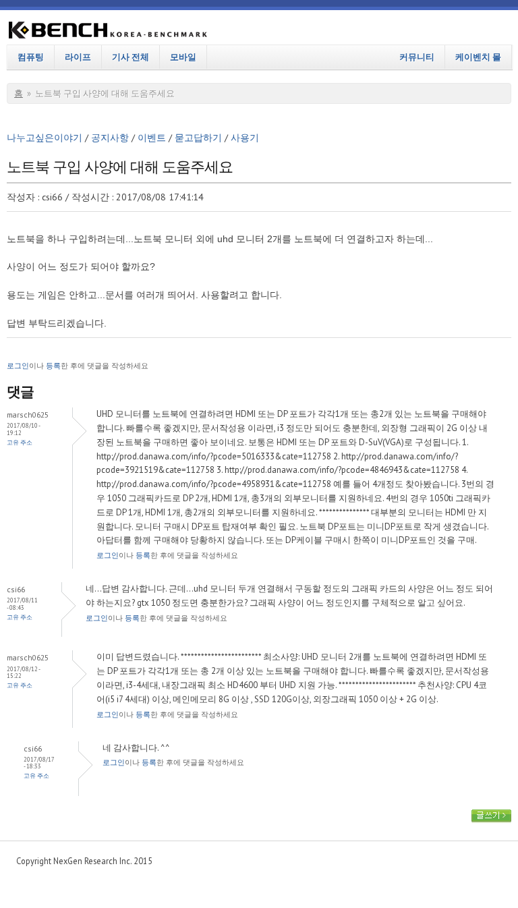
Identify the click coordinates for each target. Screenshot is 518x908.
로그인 (18, 365)
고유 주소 (19, 442)
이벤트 (152, 138)
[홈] (108, 32)
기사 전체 (130, 56)
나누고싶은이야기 (44, 138)
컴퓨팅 (31, 56)
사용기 (245, 138)
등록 (53, 365)
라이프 (78, 56)
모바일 (183, 56)
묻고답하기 (198, 138)
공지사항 (110, 138)
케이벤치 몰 (478, 56)
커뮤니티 (416, 56)
